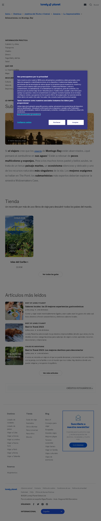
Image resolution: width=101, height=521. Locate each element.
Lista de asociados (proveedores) (29, 114)
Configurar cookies (24, 122)
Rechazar (56, 122)
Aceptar (75, 122)
